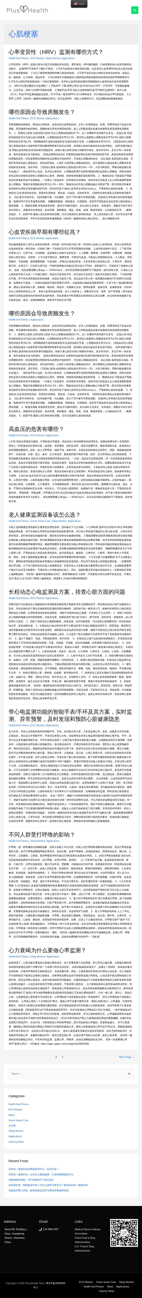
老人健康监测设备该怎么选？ (45, 515)
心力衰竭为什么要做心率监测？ (47, 950)
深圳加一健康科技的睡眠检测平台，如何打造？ (34, 1169)
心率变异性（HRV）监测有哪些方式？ (56, 52)
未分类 (12, 1125)
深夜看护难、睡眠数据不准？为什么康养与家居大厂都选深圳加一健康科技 (48, 1185)
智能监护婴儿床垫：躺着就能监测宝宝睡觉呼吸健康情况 (39, 1190)
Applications (68, 58)
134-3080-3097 (51, 1229)
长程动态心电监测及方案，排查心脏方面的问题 (67, 592)
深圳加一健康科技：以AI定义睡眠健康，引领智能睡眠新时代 (41, 1174)
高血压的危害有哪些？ (36, 429)
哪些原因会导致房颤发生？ (42, 112)
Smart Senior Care (40, 521)
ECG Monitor (37, 58)
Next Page (127, 1057)
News (11, 1115)
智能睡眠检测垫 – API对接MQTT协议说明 (31, 1179)
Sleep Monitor (53, 58)
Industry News (16, 1141)
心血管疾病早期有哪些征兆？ (45, 232)
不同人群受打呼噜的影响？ (42, 835)
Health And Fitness (19, 58)
